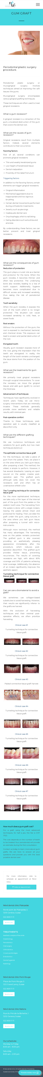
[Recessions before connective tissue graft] (12, 642)
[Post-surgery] (21, 581)
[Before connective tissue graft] (9, 581)
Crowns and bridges (10, 953)
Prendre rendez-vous (28, 1073)
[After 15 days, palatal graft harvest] (31, 695)
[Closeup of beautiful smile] (21, 43)
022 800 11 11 (8, 917)
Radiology (6, 964)
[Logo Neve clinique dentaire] (17, 4)
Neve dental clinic (9, 1069)
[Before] (12, 781)
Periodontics (7, 942)
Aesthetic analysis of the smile (13, 935)
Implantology (8, 939)
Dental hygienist (9, 960)
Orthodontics (8, 949)
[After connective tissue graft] (34, 581)
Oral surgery (7, 946)
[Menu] (37, 4)
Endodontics (7, 956)
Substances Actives (8, 1072)
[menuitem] (37, 4)
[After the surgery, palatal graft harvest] (12, 695)
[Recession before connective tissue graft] (12, 724)
